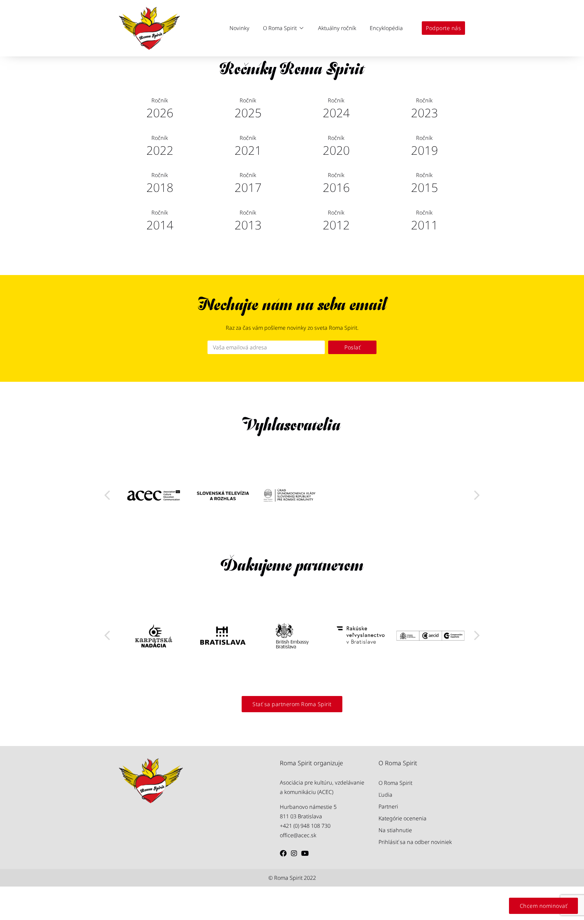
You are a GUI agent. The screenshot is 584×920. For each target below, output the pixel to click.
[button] (283, 28)
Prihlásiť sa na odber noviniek (415, 842)
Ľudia (385, 794)
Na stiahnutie (395, 830)
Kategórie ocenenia (403, 818)
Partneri (388, 806)
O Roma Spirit (395, 783)
